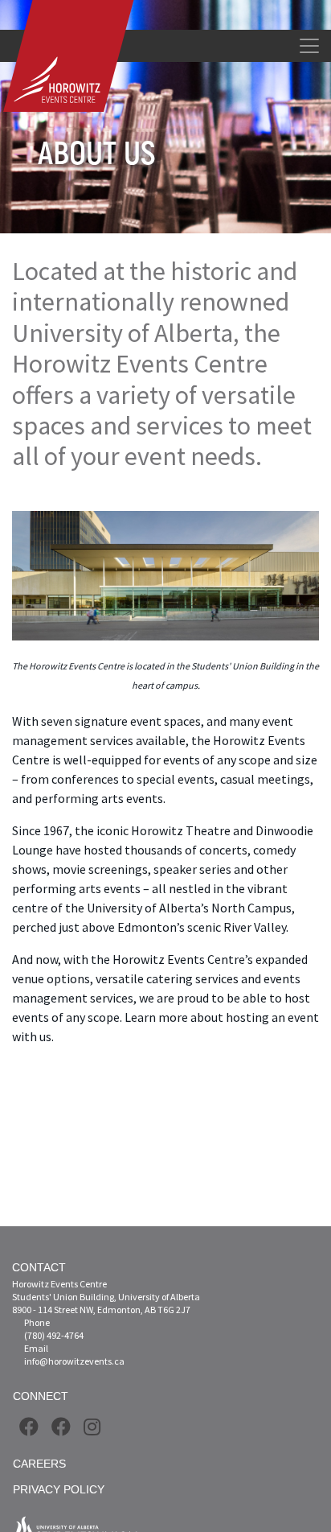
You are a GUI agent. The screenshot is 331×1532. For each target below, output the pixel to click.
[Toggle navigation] (309, 46)
